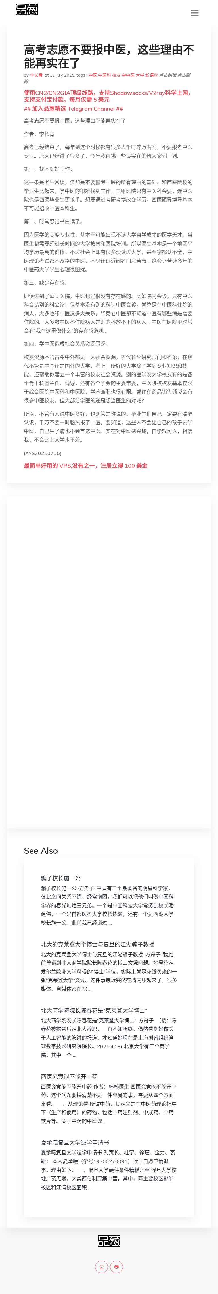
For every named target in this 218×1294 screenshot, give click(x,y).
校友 (116, 75)
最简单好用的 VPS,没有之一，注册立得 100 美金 (86, 465)
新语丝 (151, 75)
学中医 (128, 75)
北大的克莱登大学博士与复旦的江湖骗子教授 (97, 944)
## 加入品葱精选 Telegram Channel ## (73, 108)
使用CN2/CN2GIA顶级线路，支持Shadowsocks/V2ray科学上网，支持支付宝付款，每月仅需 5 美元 (109, 96)
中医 (93, 75)
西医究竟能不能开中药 (69, 1076)
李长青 (36, 75)
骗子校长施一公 (61, 878)
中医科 (104, 75)
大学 (140, 75)
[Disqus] (109, 591)
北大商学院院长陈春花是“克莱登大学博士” (94, 1010)
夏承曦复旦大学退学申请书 (75, 1142)
